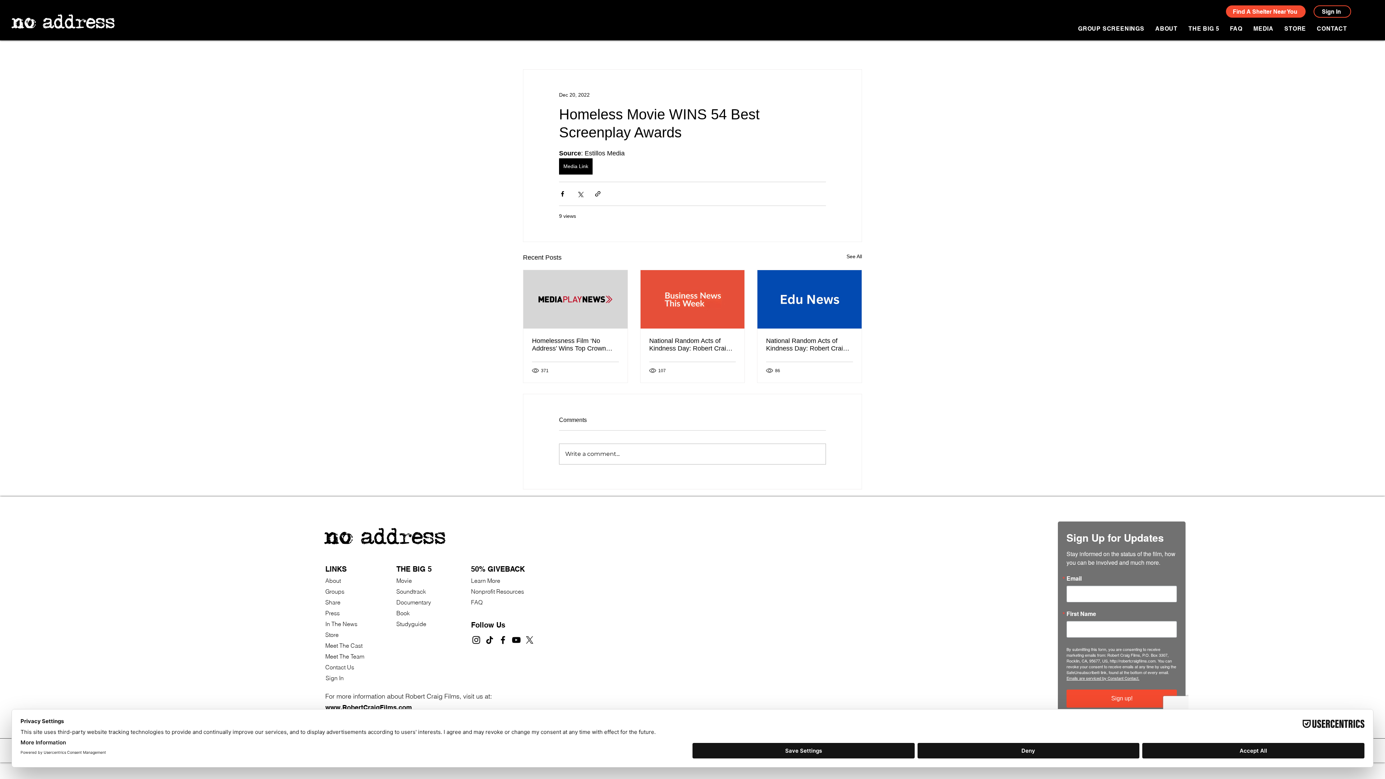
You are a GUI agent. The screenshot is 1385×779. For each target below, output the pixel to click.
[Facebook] (503, 640)
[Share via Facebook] (562, 193)
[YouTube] (516, 640)
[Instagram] (476, 640)
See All (854, 256)
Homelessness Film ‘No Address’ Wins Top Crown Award (569, 344)
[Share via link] (597, 193)
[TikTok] (489, 640)
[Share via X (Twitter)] (580, 193)
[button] (1263, 29)
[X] (529, 640)
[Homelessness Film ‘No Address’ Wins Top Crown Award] (575, 299)
